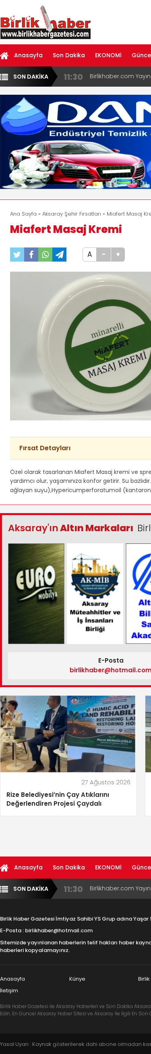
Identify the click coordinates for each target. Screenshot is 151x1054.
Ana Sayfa (23, 214)
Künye (77, 979)
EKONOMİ (108, 55)
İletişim (9, 990)
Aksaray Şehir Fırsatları (71, 214)
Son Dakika (69, 55)
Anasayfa (28, 55)
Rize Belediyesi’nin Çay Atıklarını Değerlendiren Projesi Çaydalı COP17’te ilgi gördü (57, 799)
